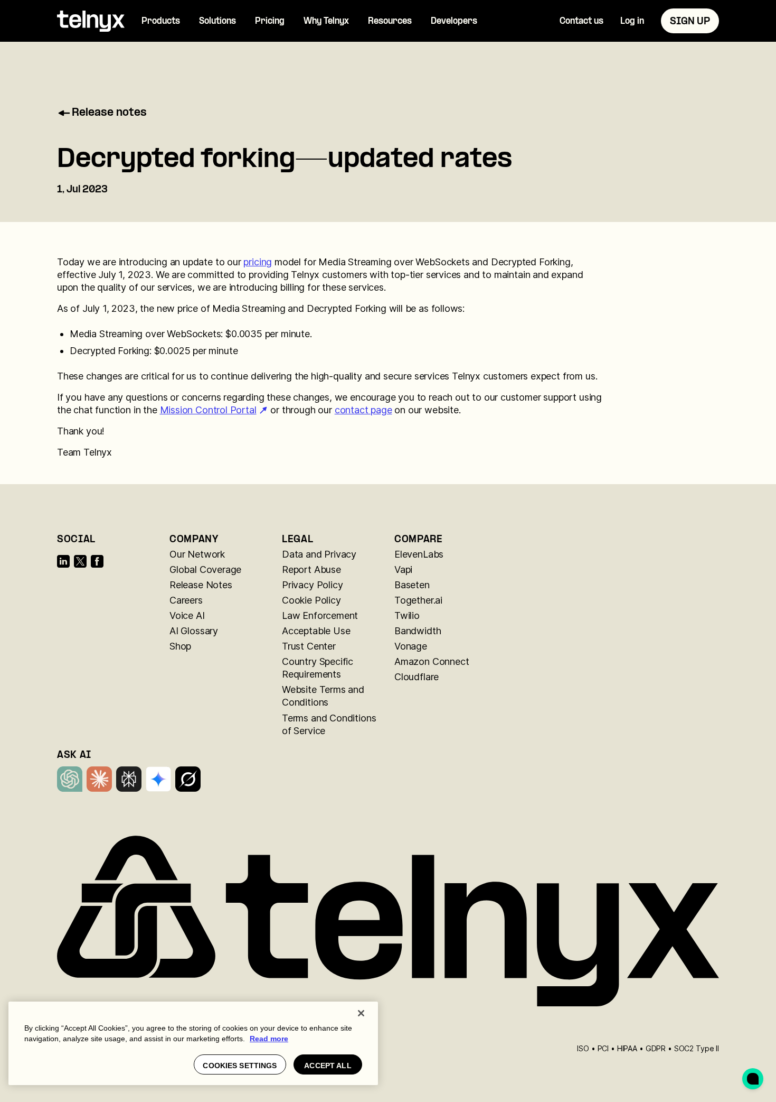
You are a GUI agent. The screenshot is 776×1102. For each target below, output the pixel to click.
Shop (180, 646)
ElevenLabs (418, 554)
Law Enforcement (320, 615)
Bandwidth (417, 630)
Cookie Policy (311, 600)
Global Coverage (205, 569)
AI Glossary (193, 630)
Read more (269, 1038)
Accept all (327, 1065)
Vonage (410, 646)
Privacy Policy (312, 584)
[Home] (91, 21)
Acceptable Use (316, 630)
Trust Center (309, 646)
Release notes (109, 113)
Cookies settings (240, 1065)
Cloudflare (416, 676)
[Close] (361, 1013)
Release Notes (200, 584)
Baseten (412, 584)
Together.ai (418, 600)
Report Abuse (311, 569)
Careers (186, 600)
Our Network (197, 554)
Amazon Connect (431, 661)
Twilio (407, 615)
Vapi (403, 569)
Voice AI (187, 615)
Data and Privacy (319, 554)
